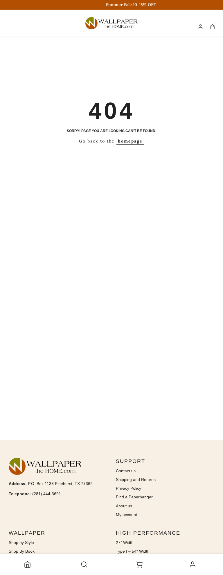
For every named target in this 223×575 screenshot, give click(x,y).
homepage (130, 141)
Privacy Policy (128, 488)
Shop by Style (21, 542)
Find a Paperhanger (134, 497)
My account (126, 514)
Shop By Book (22, 551)
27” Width (125, 542)
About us (124, 506)
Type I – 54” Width (133, 551)
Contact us (126, 470)
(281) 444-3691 (46, 493)
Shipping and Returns (136, 479)
